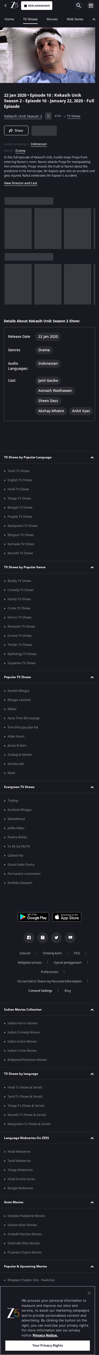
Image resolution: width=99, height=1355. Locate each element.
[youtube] (68, 949)
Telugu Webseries (20, 1181)
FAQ (75, 965)
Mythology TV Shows (22, 665)
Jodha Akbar (16, 840)
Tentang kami (50, 965)
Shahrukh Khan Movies (24, 1255)
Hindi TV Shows (18, 501)
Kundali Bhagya (18, 702)
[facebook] (27, 949)
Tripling (13, 812)
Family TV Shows (19, 611)
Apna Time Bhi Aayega (24, 730)
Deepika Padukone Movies (26, 1227)
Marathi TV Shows (20, 565)
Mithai (12, 720)
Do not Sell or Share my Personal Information (48, 993)
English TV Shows (20, 492)
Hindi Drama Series (21, 1191)
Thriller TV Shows (20, 656)
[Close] (89, 1293)
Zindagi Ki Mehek (20, 766)
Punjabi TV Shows (20, 528)
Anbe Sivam (16, 748)
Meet (11, 784)
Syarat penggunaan (65, 974)
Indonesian (39, 142)
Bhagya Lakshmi (19, 711)
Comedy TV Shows (21, 601)
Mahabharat (16, 830)
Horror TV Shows (19, 629)
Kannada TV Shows (21, 556)
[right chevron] (10, 226)
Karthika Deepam (20, 894)
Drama (20, 148)
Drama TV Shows (20, 647)
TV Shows (30, 19)
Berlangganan (39, 6)
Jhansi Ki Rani (17, 757)
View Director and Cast (20, 181)
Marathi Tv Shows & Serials (27, 1126)
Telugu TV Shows (19, 510)
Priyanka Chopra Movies (25, 1264)
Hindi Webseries (19, 1163)
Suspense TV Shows (22, 675)
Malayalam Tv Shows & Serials (29, 1135)
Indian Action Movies (22, 1053)
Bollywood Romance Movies (27, 1071)
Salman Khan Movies (22, 1236)
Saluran (23, 965)
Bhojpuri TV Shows (21, 546)
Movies (52, 19)
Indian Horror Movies (23, 1035)
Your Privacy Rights (47, 1345)
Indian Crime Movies (22, 1062)
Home (9, 19)
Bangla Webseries (20, 1200)
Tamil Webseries (19, 1172)
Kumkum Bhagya (19, 821)
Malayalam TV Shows (23, 537)
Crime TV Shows (19, 620)
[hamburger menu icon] (91, 6)
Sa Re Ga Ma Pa (19, 858)
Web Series (75, 19)
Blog (65, 1002)
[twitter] (54, 949)
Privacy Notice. (45, 1335)
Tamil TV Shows (18, 482)
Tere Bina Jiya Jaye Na (23, 739)
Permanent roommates (24, 885)
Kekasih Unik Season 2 (23, 114)
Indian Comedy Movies (24, 1044)
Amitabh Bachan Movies (25, 1246)
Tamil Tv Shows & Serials (25, 1108)
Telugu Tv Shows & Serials (26, 1117)
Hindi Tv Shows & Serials (25, 1099)
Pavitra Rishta (17, 849)
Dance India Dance (21, 876)
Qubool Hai (15, 867)
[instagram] (41, 949)
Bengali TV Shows (20, 519)
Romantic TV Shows (21, 638)
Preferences (47, 983)
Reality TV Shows (19, 592)
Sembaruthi (16, 775)
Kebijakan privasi (28, 974)
